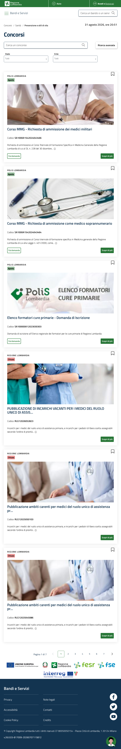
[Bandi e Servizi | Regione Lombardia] (13, 3)
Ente (56, 53)
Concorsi (8, 25)
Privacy (8, 700)
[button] (112, 74)
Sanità (18, 25)
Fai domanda (14, 156)
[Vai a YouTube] (113, 716)
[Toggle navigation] (6, 13)
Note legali (49, 700)
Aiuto (59, 3)
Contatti (47, 710)
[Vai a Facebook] (113, 697)
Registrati (109, 3)
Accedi (100, 3)
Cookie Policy (11, 720)
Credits (47, 720)
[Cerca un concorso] (83, 44)
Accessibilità (10, 710)
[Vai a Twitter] (113, 707)
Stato (7, 53)
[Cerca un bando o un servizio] (113, 12)
